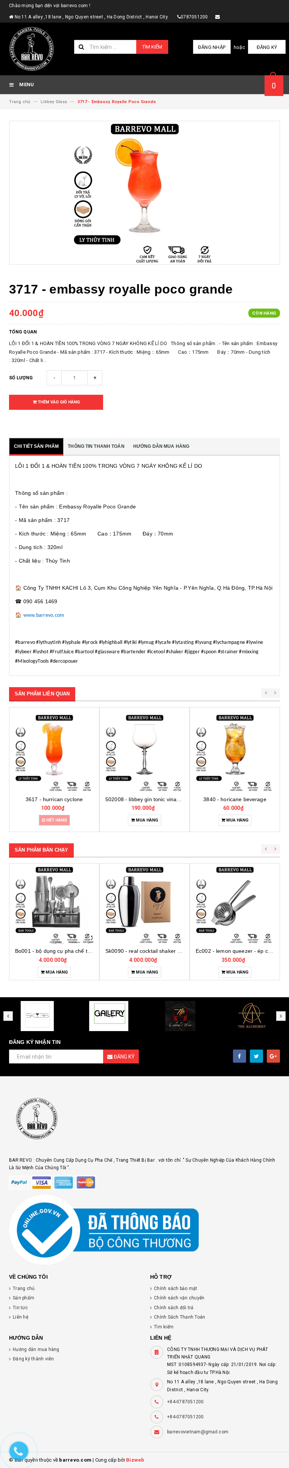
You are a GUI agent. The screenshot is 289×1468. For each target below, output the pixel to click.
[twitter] (256, 1056)
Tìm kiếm (152, 47)
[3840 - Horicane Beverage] (235, 752)
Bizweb (135, 1460)
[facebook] (239, 1056)
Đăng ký (267, 47)
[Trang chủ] (38, 49)
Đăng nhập (211, 47)
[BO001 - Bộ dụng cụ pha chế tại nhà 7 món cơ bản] (54, 905)
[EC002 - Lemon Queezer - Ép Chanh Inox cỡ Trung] (235, 905)
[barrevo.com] (144, 1122)
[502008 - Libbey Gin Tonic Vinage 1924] (144, 752)
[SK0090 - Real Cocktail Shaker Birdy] (144, 905)
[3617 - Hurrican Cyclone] (54, 752)
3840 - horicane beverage (234, 799)
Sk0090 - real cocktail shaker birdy (147, 951)
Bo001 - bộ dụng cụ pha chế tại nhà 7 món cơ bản (76, 951)
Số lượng (21, 377)
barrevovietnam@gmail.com (197, 1432)
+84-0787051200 (185, 1401)
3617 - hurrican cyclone (54, 799)
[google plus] (273, 1056)
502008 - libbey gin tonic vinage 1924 (150, 799)
